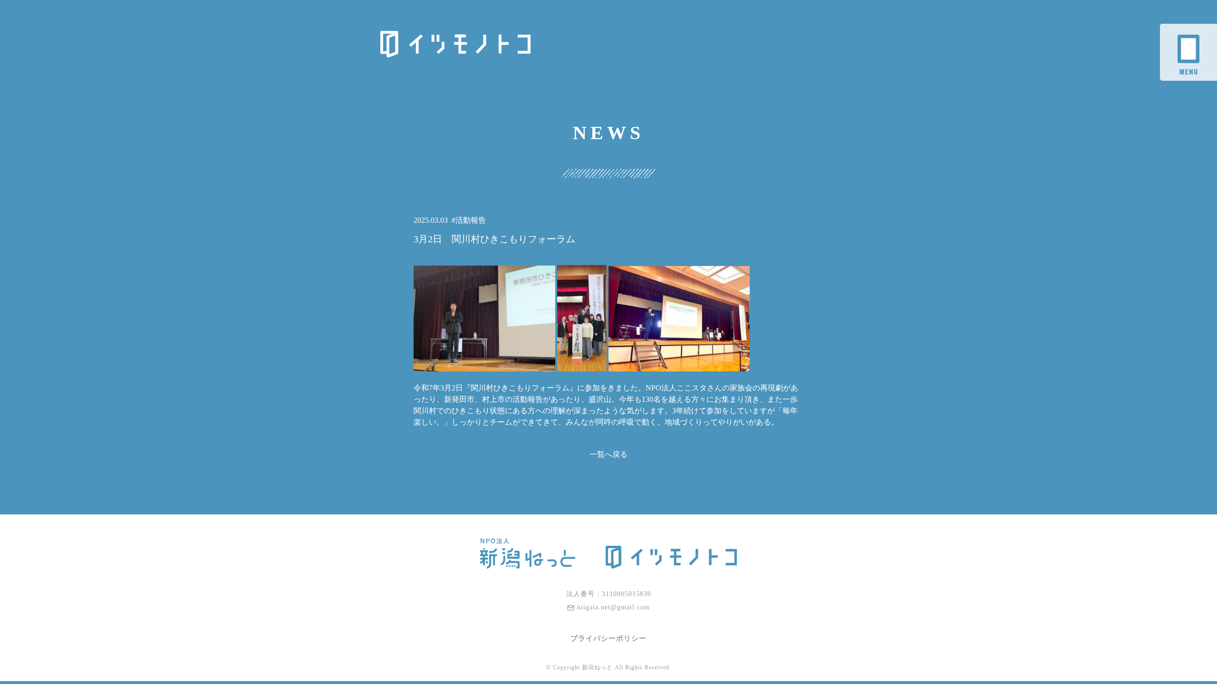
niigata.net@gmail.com (613, 607)
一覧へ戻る (608, 454)
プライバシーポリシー (608, 638)
